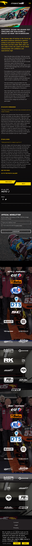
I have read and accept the (12, 225)
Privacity (16, 528)
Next (23, 184)
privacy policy (19, 225)
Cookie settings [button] (7, 543)
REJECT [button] (25, 543)
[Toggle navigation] (30, 3)
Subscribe (16, 231)
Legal (16, 525)
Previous (8, 182)
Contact (16, 522)
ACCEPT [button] (17, 543)
